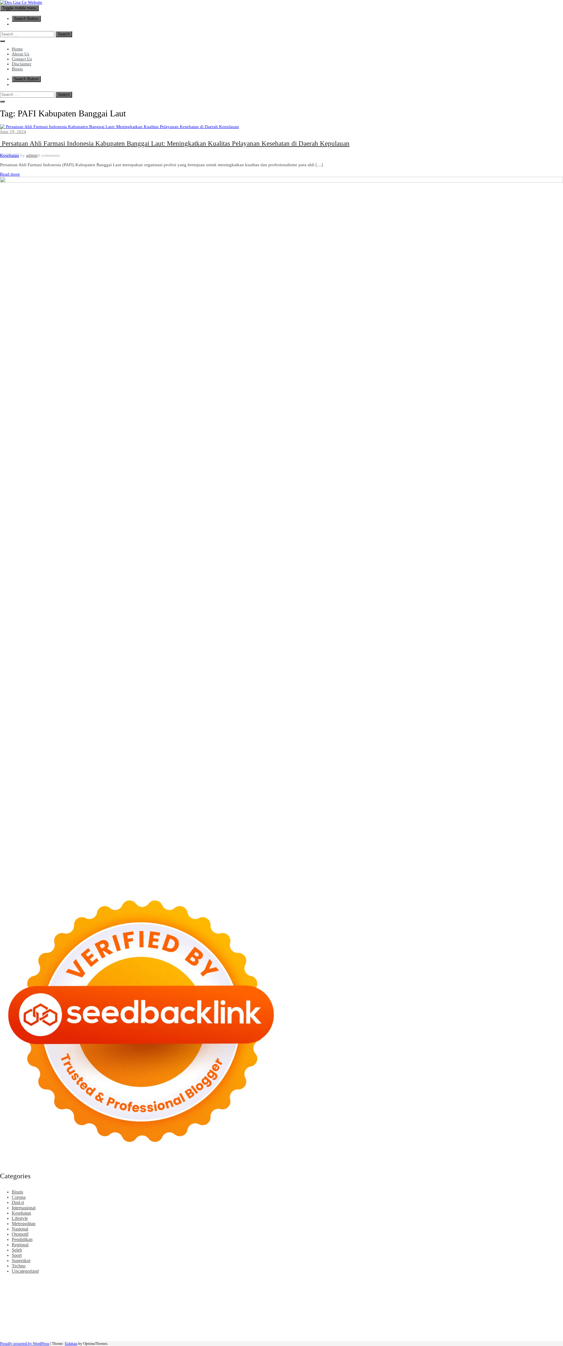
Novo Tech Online (474, 1291)
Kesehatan (9, 155)
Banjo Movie (409, 1307)
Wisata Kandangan (238, 1318)
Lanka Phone (142, 1281)
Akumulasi (330, 1323)
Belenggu (505, 1323)
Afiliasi (231, 1323)
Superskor (21, 1260)
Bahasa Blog (93, 1333)
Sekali (447, 1328)
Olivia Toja (424, 1286)
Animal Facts (187, 1307)
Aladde (96, 1291)
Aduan (47, 1328)
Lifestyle (20, 1218)
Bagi (397, 1323)
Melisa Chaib (448, 1286)
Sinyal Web (417, 1318)
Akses (107, 1328)
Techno (19, 1265)
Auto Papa (109, 1286)
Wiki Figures (301, 1281)
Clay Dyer (452, 1307)
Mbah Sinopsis (546, 1286)
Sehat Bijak (195, 1323)
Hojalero (501, 1291)
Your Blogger (514, 1318)
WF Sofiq (22, 1296)
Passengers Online (17, 1286)
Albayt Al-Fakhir (83, 1286)
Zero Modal (407, 1281)
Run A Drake (384, 1307)
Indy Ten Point (530, 1302)
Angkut (362, 1323)
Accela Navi (453, 1281)
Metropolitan (23, 1223)
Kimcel (121, 1281)
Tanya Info (201, 1333)
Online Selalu (22, 1323)
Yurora (467, 1286)
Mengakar (91, 1328)
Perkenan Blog (66, 1333)
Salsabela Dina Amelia (303, 1318)
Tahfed (353, 1312)
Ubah (202, 1328)
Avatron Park (132, 1286)
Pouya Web (45, 1302)
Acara (244, 1323)
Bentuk (533, 1323)
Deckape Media (329, 1307)
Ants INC (547, 1281)
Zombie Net (445, 1291)
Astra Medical (22, 1307)
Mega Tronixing (407, 1296)
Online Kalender (350, 1302)
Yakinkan (418, 1328)
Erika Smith (347, 1296)
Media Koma (442, 1318)
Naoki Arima (532, 1307)
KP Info (206, 1291)
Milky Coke (114, 1307)
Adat (272, 1323)
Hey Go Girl (184, 1281)
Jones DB (185, 1312)
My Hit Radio (133, 1291)
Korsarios (428, 1302)
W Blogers (306, 1286)
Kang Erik (317, 1312)
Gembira (400, 1328)
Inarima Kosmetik (478, 1302)
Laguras (207, 1296)
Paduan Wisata (50, 1323)
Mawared (409, 1302)
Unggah (188, 1328)
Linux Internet (33, 1312)
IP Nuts (70, 1307)
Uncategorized (25, 1271)
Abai (282, 1323)
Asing (375, 1323)
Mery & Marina (524, 1291)
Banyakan (325, 1328)
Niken (406, 1312)
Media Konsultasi (174, 1333)
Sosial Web (490, 1318)
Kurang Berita (363, 1318)
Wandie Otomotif (153, 1318)
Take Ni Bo (430, 1281)
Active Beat (275, 1307)
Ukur (228, 1328)
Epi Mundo (218, 1286)
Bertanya (215, 1323)
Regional (20, 1244)
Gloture (255, 1296)
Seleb (17, 1249)
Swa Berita (402, 1286)
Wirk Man (370, 1312)
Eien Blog (549, 1291)
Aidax (219, 1291)
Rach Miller (188, 1296)
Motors (6, 1281)
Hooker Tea (481, 1296)
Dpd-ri (18, 1202)
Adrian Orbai (322, 1296)
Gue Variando (161, 1307)
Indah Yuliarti (154, 1323)
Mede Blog (67, 1302)
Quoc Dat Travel (50, 1286)
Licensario (505, 1302)
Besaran (343, 1328)
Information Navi (158, 1312)
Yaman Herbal (250, 1307)
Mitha (525, 1286)
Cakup (34, 1328)
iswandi (496, 1312)
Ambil (313, 1323)
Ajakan (61, 1328)
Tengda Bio (458, 1296)
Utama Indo (186, 1291)
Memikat (382, 1328)
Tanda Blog (117, 1333)
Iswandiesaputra (519, 1312)
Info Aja (175, 1323)
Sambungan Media (513, 1328)
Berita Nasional (391, 1318)
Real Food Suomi (383, 1302)
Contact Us (22, 59)
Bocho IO (432, 1307)
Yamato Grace (330, 1286)
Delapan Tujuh (76, 1281)
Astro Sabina (158, 1286)
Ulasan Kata (246, 1328)
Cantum (19, 1328)
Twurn (201, 1286)
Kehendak (463, 1328)
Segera (434, 1328)
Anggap (121, 1328)
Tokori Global (301, 1307)
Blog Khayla (208, 1318)
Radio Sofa (477, 1312)
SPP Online (274, 1296)
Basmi (409, 1323)
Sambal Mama (160, 1291)
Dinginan (306, 1328)
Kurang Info (336, 1318)
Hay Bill (488, 1307)
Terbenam (473, 1323)
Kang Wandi (123, 1318)
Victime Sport (49, 1307)
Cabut (5, 1328)
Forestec (471, 1307)
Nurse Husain (382, 1291)
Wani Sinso (78, 1291)
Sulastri (403, 1291)
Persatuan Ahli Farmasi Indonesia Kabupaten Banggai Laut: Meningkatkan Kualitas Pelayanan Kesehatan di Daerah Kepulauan (175, 143)
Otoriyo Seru (90, 1307)
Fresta (38, 1291)
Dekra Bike (322, 1302)
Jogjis (5, 1291)
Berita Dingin (39, 1333)
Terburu (548, 1323)
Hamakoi (274, 1291)
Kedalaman (362, 1328)
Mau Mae (337, 1312)
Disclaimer (21, 64)
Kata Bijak (509, 1286)
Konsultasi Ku (545, 1328)
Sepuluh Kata (12, 1333)
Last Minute (449, 1302)
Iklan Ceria (284, 1286)
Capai (174, 1328)
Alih (302, 1323)
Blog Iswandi (182, 1318)
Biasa (520, 1323)
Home (17, 49)
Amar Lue (539, 1296)
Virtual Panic (356, 1291)
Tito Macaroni (128, 1312)
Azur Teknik (50, 1281)
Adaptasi (259, 1323)
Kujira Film (518, 1296)
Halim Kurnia (106, 1323)
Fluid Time (117, 1302)
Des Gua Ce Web (63, 1312)
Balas (421, 1323)
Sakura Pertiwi (78, 1323)
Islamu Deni (356, 1286)
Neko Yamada (328, 1281)
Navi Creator (454, 1312)
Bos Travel (237, 1312)
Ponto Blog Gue (252, 1302)
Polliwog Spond (237, 1281)
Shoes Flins (173, 1302)
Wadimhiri (527, 1281)
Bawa (457, 1323)
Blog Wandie (269, 1318)
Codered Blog (92, 1302)
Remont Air (507, 1307)
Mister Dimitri (45, 1296)
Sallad (5, 1296)
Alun (292, 1323)
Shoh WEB (422, 1291)
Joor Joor (227, 1302)
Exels (221, 1296)
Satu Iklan (537, 1318)
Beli (446, 1323)
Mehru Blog (379, 1286)
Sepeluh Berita (143, 1333)
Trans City (296, 1312)
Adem (75, 1328)
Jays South (22, 1291)
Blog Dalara (182, 1286)
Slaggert (111, 1291)
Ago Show (94, 1296)
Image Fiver (102, 1281)
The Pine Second (375, 1296)
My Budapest (357, 1307)
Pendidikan (22, 1239)
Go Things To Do (97, 1312)
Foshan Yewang (357, 1281)
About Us (20, 54)
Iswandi (17, 1318)
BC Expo (277, 1302)
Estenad (257, 1291)
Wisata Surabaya (210, 1312)
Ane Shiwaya (21, 1302)
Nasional (20, 1228)
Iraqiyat (135, 1302)
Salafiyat (265, 1286)
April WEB (55, 1291)
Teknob (279, 1312)
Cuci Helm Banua (42, 1318)
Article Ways (299, 1302)
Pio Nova (152, 1302)
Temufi (499, 1296)
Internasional (23, 1207)
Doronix (163, 1281)
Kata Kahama (243, 1286)
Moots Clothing (328, 1291)
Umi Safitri (130, 1323)
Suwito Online (426, 1312)
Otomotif (20, 1234)
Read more (10, 174)
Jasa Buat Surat (298, 1291)
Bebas (489, 1323)
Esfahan (71, 1343)
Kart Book (237, 1296)
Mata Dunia (259, 1312)
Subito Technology (271, 1281)
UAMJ (207, 1307)
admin (32, 155)
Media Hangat (226, 1333)
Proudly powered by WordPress (24, 1343)
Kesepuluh (484, 1328)
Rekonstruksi (71, 1296)
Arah (387, 1323)
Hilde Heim (506, 1281)
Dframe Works (480, 1281)
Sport (17, 1255)
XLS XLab (225, 1307)
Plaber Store (384, 1281)
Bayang (434, 1323)
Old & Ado (136, 1307)
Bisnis (17, 69)
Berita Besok (467, 1318)
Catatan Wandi (97, 1318)
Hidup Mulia (118, 1296)
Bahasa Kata (252, 1333)
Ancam (348, 1323)
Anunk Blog (25, 1281)
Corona (19, 1197)
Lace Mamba (209, 1281)
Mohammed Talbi (201, 1302)
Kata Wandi (71, 1318)
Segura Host (434, 1296)
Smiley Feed (297, 1296)
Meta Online (486, 1286)
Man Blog (390, 1312)
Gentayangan (271, 1328)
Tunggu (215, 1328)
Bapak (290, 1328)
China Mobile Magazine (153, 1296)
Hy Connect (238, 1291)
